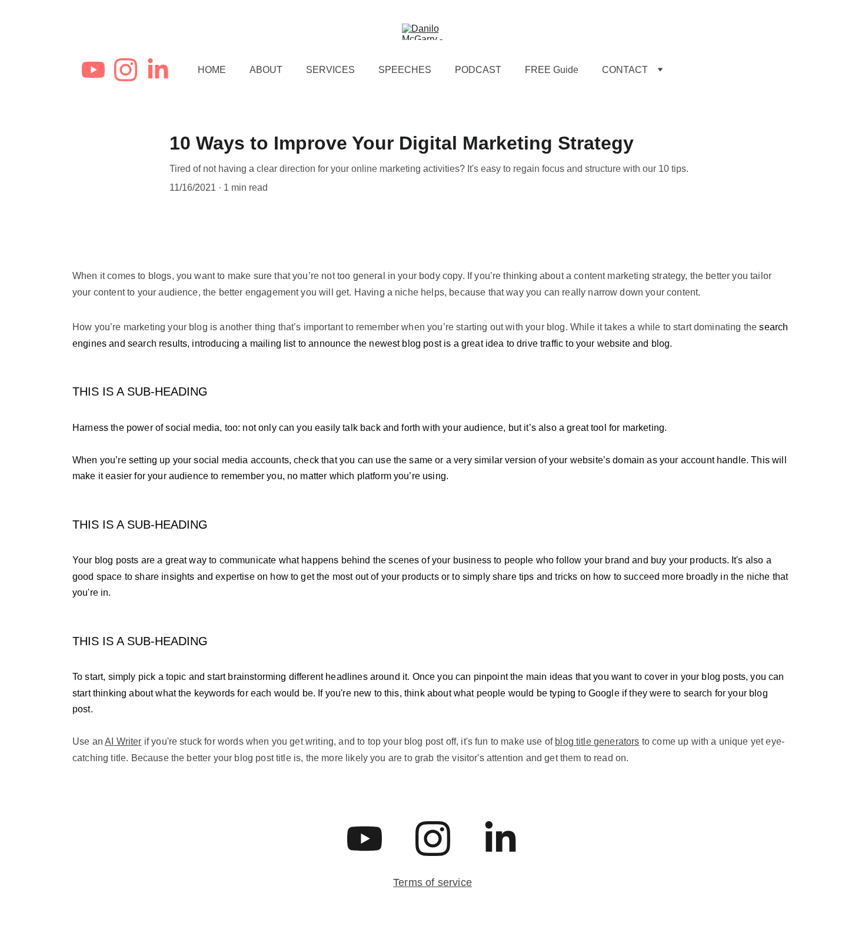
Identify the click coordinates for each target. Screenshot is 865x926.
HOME (212, 70)
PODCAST (478, 70)
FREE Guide (551, 70)
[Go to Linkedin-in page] (158, 69)
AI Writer (123, 741)
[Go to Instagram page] (130, 69)
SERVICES (330, 70)
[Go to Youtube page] (98, 69)
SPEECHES (404, 70)
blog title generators (597, 741)
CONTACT (625, 70)
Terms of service (432, 882)
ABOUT (265, 70)
